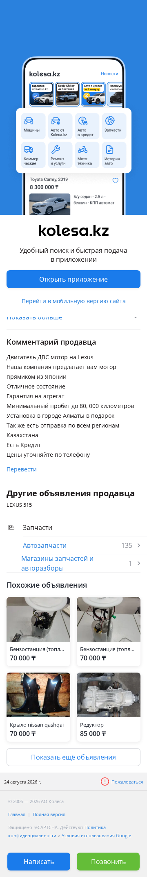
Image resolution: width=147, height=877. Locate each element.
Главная (16, 814)
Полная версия (49, 814)
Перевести (22, 469)
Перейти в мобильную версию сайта (74, 301)
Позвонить (108, 861)
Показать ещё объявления (73, 757)
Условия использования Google (96, 835)
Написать (39, 861)
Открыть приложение (73, 279)
